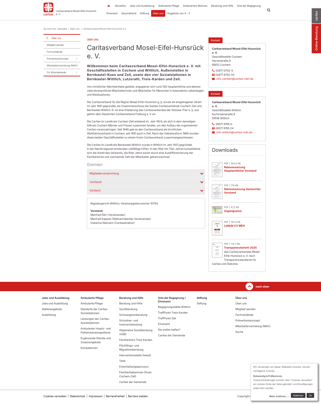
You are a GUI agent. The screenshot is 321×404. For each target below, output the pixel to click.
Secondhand (128, 13)
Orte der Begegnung (249, 5)
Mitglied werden (55, 44)
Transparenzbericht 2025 (240, 247)
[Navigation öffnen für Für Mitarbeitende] (76, 72)
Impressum (95, 396)
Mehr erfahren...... (279, 396)
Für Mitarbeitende (56, 72)
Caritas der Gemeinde (132, 382)
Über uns (158, 13)
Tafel (122, 361)
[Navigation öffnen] (46, 38)
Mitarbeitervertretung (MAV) (62, 65)
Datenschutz (77, 396)
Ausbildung (49, 314)
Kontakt (215, 40)
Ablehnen (298, 395)
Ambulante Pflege (168, 5)
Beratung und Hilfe (222, 5)
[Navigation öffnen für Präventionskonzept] (76, 58)
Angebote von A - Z (178, 13)
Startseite (109, 6)
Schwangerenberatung (133, 314)
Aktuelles (120, 5)
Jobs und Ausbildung (142, 5)
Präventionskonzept (58, 58)
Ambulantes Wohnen (195, 5)
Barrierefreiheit (115, 396)
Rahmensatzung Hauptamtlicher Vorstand (240, 168)
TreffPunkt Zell (167, 318)
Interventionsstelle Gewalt (135, 355)
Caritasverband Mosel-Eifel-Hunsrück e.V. (105, 28)
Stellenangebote (52, 309)
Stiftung (144, 13)
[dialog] (284, 382)
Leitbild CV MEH (234, 225)
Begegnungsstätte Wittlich (174, 307)
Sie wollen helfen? (169, 329)
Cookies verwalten (54, 396)
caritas (316, 16)
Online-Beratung (316, 38)
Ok (310, 395)
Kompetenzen (89, 348)
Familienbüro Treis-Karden (135, 339)
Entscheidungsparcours (133, 366)
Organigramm (233, 211)
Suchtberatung (128, 309)
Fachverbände (54, 51)
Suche (239, 331)
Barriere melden (138, 396)
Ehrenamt (112, 13)
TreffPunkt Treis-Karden (173, 312)
